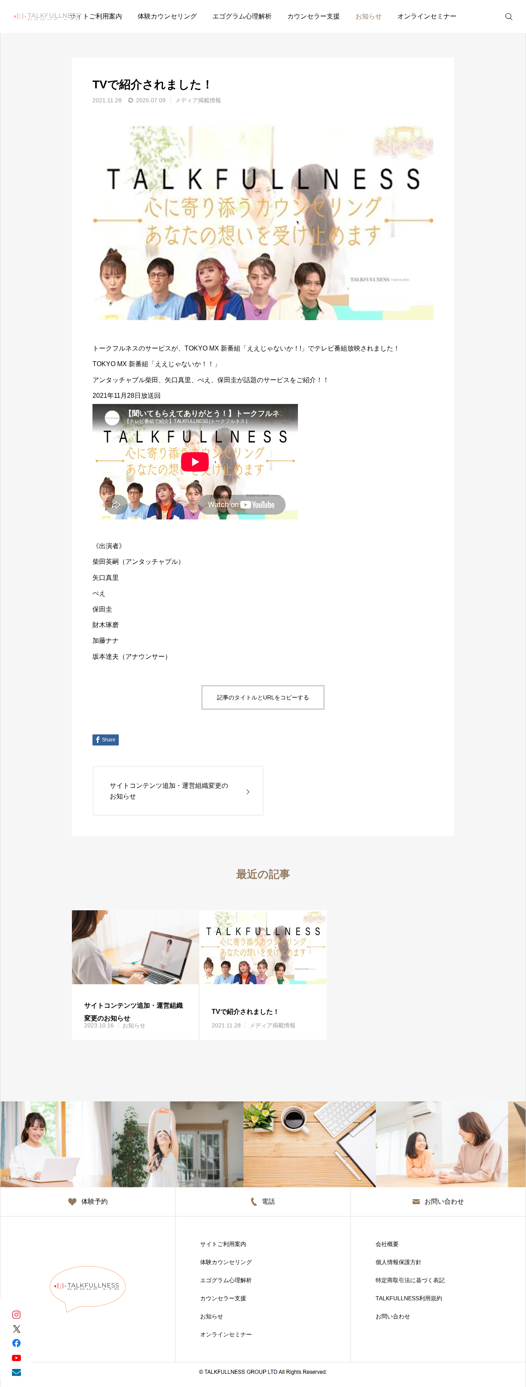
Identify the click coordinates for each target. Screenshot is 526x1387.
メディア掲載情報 (198, 100)
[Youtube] (16, 1357)
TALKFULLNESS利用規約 (409, 1298)
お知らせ (368, 16)
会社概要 (387, 1244)
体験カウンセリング (167, 16)
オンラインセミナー (427, 16)
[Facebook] (16, 1343)
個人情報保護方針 (399, 1262)
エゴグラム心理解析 (242, 16)
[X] (16, 1328)
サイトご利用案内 (95, 16)
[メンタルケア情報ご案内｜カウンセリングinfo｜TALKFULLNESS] (47, 16)
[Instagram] (16, 1314)
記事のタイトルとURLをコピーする (263, 697)
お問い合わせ (393, 1316)
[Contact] (16, 1371)
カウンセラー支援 (313, 16)
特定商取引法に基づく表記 (410, 1280)
